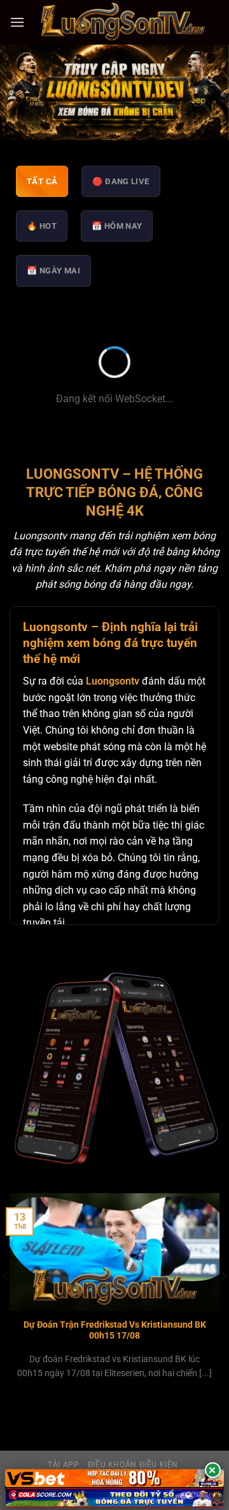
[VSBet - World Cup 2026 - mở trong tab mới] (114, 1478)
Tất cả (42, 181)
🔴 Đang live (120, 181)
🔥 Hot (42, 226)
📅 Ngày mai (53, 270)
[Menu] (17, 22)
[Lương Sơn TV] (122, 22)
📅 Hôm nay (117, 226)
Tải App (63, 1464)
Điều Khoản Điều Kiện (133, 1464)
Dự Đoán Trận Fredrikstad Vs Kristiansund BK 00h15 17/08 (115, 1330)
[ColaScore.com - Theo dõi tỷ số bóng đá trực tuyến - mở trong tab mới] (114, 1497)
